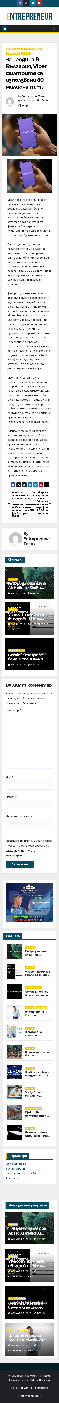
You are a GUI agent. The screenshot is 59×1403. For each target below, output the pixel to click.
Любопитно (13, 53)
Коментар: (14, 710)
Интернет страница (19, 816)
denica (34, 593)
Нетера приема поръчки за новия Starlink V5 (37, 1136)
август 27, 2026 (21, 1239)
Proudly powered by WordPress (24, 1375)
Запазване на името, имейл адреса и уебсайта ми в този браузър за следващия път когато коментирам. (29, 848)
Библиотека (41, 1388)
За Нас (15, 1388)
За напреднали (14, 49)
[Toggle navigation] (30, 28)
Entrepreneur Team (33, 96)
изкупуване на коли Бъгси (23, 1173)
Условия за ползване (29, 1396)
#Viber (45, 100)
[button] (54, 28)
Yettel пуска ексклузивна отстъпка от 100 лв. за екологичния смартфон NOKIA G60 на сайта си (39, 503)
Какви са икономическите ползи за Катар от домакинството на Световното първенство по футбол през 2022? (20, 504)
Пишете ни (27, 1388)
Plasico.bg (12, 1178)
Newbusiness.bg (16, 1163)
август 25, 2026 (21, 1271)
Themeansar (45, 1380)
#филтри (23, 105)
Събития (41, 1008)
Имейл (11, 796)
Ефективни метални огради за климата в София (36, 1117)
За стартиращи (33, 49)
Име (10, 777)
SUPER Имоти (15, 1168)
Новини (26, 53)
